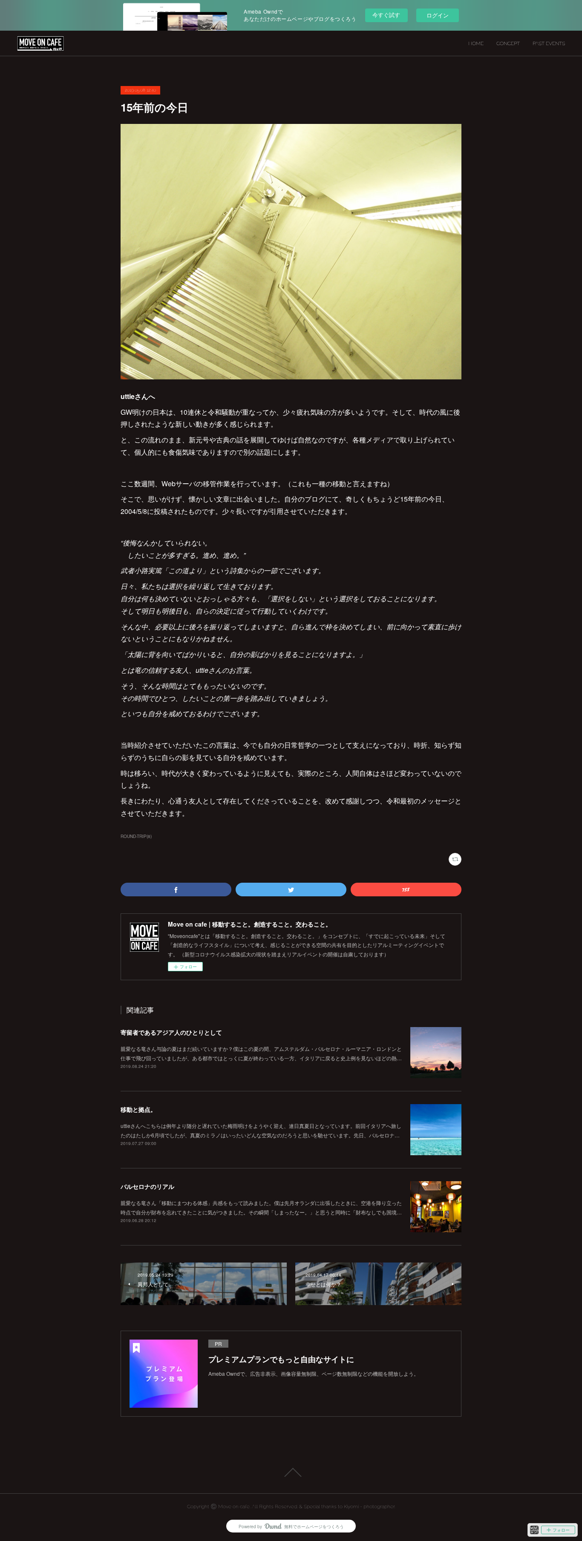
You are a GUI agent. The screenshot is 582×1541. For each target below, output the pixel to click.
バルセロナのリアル (147, 1186)
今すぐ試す (386, 15)
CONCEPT (508, 43)
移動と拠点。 (138, 1109)
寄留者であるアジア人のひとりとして (171, 1032)
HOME (476, 43)
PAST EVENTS (549, 43)
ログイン (437, 15)
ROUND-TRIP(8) (136, 836)
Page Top (291, 1472)
